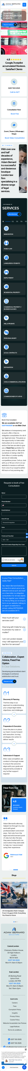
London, (14, 955)
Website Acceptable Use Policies (14, 1023)
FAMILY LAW (8, 249)
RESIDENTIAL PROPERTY (12, 292)
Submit (14, 565)
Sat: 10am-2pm (15, 988)
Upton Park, (14, 978)
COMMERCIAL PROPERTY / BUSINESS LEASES (12, 308)
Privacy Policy (15, 1016)
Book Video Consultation (15, 138)
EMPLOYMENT (8, 278)
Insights (15, 1013)
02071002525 (7, 425)
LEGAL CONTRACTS (10, 353)
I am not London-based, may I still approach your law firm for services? (12, 642)
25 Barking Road (14, 976)
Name (4, 493)
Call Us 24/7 (14, 92)
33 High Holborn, (13, 952)
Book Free (15, 114)
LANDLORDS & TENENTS (12, 263)
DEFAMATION (8, 367)
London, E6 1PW (15, 981)
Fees (15, 1006)
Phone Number (6, 501)
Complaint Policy (15, 1009)
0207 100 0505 (14, 960)
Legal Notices (15, 1026)
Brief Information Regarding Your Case (13, 544)
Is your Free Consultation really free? (12, 579)
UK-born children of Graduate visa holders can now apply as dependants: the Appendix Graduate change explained (13, 913)
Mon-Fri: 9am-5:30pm (13, 962)
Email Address (6, 510)
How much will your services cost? (10, 619)
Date (3, 527)
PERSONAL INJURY (10, 338)
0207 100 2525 (14, 983)
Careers (15, 1003)
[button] (26, 1049)
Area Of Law (5, 519)
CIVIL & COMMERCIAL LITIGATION (15, 382)
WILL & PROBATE (9, 323)
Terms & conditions (15, 1030)
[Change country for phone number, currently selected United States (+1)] (3, 505)
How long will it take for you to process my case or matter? (13, 630)
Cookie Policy (15, 1020)
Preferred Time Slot (8, 536)
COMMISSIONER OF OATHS (13, 396)
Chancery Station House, (13, 950)
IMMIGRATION (8, 234)
